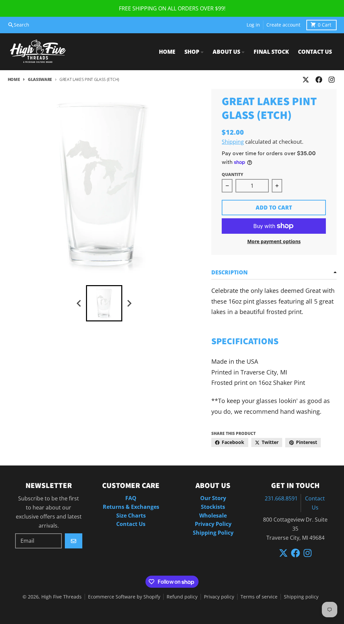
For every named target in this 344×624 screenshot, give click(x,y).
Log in (253, 25)
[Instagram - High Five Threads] (331, 80)
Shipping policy (301, 597)
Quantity (232, 174)
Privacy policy (219, 597)
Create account (283, 25)
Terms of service (259, 597)
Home (14, 79)
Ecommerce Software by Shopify (124, 597)
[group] (104, 303)
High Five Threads (61, 597)
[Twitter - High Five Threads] (306, 80)
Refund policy (182, 597)
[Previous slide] (79, 303)
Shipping (233, 141)
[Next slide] (129, 303)
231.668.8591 (281, 498)
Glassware (40, 79)
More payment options (274, 241)
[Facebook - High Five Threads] (319, 80)
